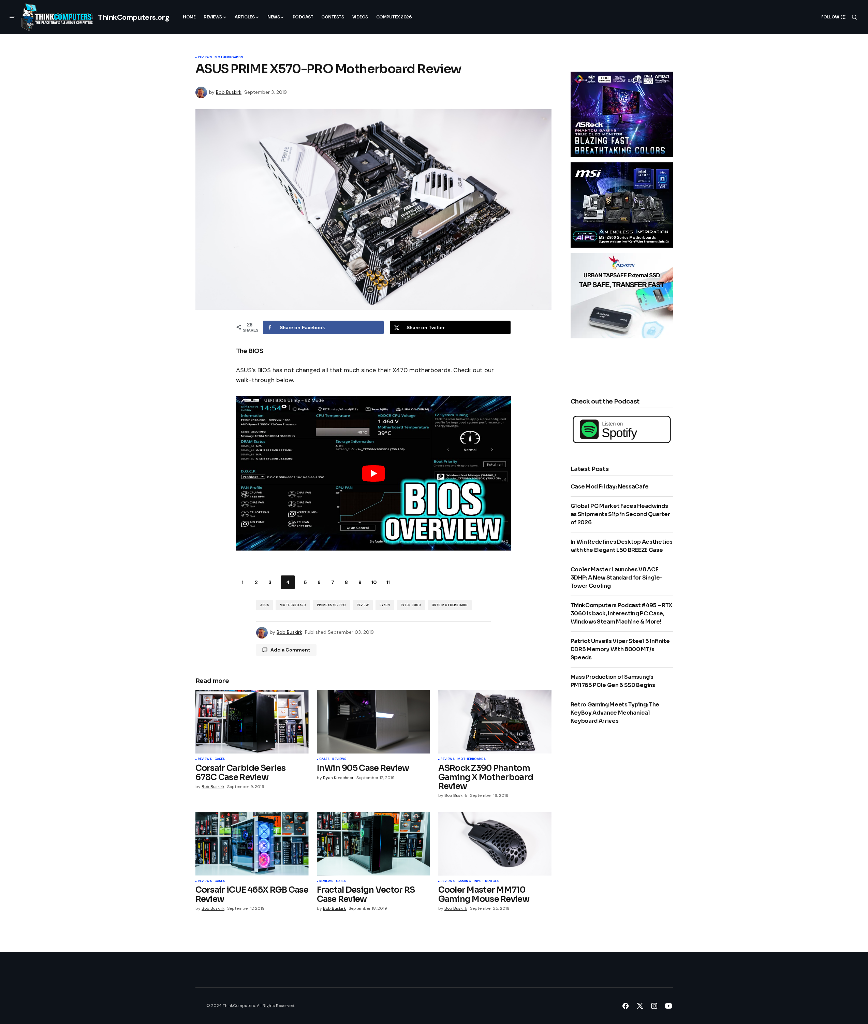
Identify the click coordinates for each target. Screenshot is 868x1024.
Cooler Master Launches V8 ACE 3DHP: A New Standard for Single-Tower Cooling (617, 577)
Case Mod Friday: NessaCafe (610, 486)
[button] (12, 17)
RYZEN (385, 605)
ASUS (264, 605)
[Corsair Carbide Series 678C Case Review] (252, 722)
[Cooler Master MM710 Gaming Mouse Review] (494, 844)
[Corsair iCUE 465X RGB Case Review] (252, 844)
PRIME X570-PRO (331, 605)
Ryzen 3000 (411, 605)
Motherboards (229, 57)
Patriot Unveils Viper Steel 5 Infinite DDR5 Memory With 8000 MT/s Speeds (620, 649)
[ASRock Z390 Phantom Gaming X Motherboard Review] (494, 722)
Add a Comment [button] (290, 650)
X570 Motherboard (450, 605)
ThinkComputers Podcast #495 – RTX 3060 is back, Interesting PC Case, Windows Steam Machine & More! (621, 613)
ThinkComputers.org (133, 17)
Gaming (464, 881)
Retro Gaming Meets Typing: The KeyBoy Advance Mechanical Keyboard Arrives (615, 713)
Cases (220, 759)
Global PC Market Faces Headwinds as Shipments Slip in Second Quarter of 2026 (620, 514)
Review (363, 605)
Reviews (205, 57)
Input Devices (486, 881)
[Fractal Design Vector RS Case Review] (373, 844)
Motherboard (293, 605)
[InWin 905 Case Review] (373, 722)
